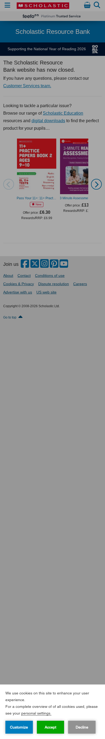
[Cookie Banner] (52, 711)
